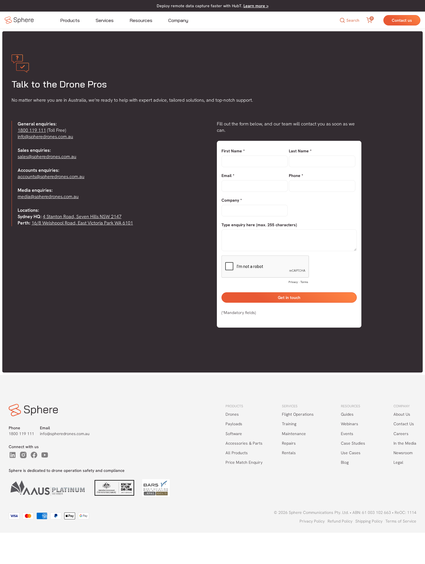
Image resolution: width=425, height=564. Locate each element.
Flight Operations (298, 414)
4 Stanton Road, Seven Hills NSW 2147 (82, 216)
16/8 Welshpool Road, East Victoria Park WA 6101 (82, 223)
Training (289, 423)
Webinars (349, 423)
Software (234, 433)
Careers (401, 433)
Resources (141, 20)
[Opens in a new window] (12, 455)
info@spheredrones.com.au (45, 137)
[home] (19, 20)
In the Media (404, 443)
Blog (345, 462)
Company (178, 20)
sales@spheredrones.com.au (47, 157)
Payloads (234, 423)
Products (70, 20)
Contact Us (403, 423)
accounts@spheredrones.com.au (51, 177)
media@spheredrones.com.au (48, 197)
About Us (401, 414)
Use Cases (351, 452)
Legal (398, 462)
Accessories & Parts (244, 443)
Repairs (289, 443)
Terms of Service (400, 521)
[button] (70, 20)
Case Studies (353, 443)
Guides (347, 414)
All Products (237, 452)
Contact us (402, 20)
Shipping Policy (368, 521)
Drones (232, 414)
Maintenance (294, 433)
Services (105, 20)
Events (347, 433)
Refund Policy (340, 521)
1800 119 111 (32, 130)
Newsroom (403, 452)
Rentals (289, 452)
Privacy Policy (312, 521)
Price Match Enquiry (244, 462)
